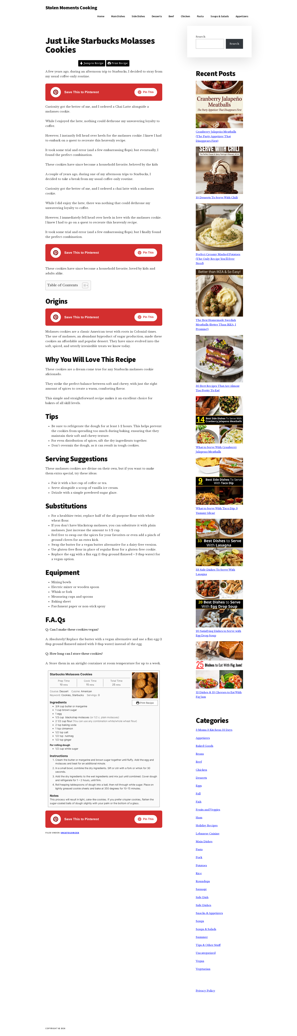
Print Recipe (119, 63)
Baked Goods (204, 746)
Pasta (199, 849)
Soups (200, 921)
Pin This (148, 92)
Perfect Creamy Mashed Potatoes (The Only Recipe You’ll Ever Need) (218, 259)
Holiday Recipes (207, 825)
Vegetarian (203, 969)
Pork (199, 857)
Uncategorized (70, 832)
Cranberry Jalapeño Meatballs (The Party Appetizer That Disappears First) (216, 136)
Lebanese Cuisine (207, 833)
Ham (199, 817)
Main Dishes (204, 841)
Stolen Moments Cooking (71, 7)
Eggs (199, 785)
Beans (200, 753)
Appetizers (203, 738)
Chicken (201, 769)
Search (200, 36)
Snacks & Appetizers (209, 913)
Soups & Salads (206, 929)
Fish (198, 801)
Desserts (201, 777)
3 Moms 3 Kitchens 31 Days (214, 729)
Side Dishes (203, 905)
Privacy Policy (205, 990)
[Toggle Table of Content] (83, 285)
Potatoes (201, 865)
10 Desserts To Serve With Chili (217, 197)
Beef (199, 761)
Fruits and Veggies (208, 809)
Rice (199, 873)
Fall (198, 793)
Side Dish (202, 897)
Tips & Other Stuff (208, 945)
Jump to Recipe (93, 63)
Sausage (201, 889)
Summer (202, 937)
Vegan (200, 961)
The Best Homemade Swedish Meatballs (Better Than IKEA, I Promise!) (216, 324)
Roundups (203, 881)
